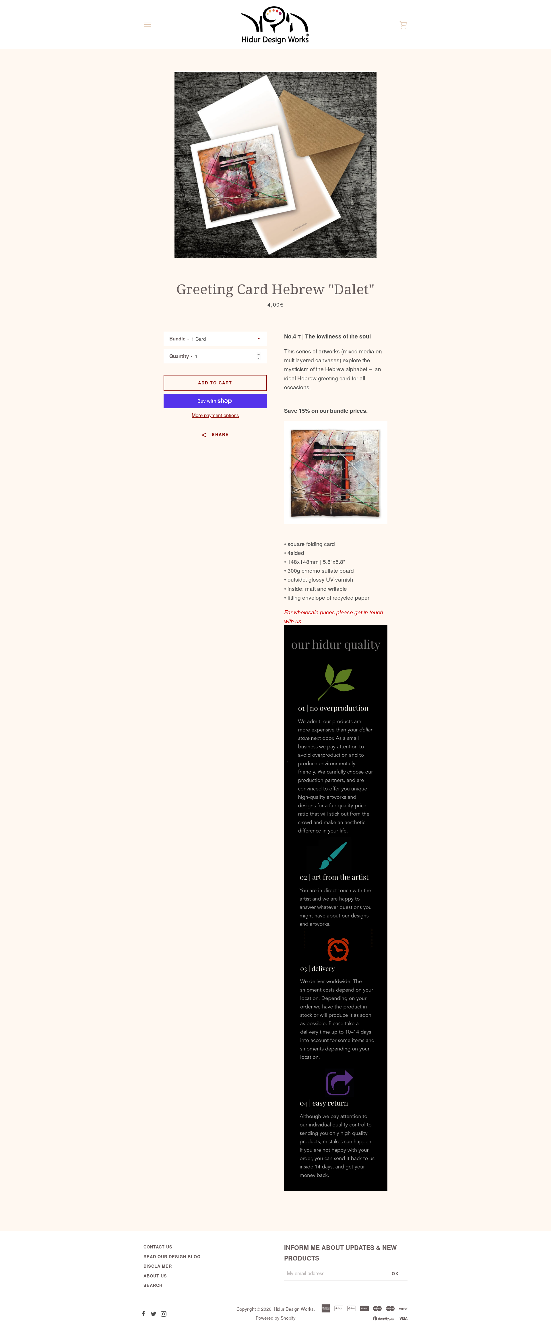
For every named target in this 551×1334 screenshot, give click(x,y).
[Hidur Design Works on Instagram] (163, 1313)
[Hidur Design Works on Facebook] (143, 1313)
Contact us (157, 1247)
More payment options (215, 415)
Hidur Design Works (294, 1309)
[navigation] (148, 24)
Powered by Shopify (276, 1317)
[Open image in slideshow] (275, 165)
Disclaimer (157, 1266)
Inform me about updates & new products (340, 1253)
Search (152, 1285)
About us (155, 1276)
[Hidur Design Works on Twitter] (153, 1313)
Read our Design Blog (172, 1256)
